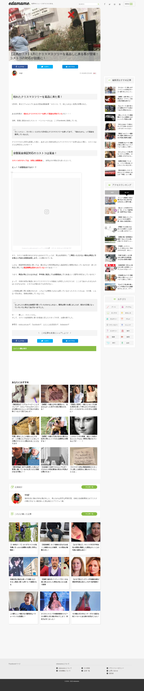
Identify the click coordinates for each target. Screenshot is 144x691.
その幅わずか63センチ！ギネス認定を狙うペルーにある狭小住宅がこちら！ (85, 615)
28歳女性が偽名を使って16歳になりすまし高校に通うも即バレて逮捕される (23, 581)
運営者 (111, 673)
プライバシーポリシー (116, 668)
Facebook (36, 324)
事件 (94, 73)
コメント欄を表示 (20, 348)
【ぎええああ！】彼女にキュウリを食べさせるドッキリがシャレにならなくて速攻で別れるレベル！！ (125, 128)
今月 (112, 192)
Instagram (63, 324)
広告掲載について (65, 671)
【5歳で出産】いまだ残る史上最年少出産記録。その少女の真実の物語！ (125, 257)
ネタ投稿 (87, 668)
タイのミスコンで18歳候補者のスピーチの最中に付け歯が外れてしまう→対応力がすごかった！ (54, 616)
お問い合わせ (113, 671)
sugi (20, 73)
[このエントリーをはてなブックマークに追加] (70, 67)
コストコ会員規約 (50, 324)
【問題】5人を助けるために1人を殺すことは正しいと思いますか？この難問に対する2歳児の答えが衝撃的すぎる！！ (125, 231)
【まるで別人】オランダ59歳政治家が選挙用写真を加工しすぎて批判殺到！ (85, 580)
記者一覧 (90, 487)
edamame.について (65, 668)
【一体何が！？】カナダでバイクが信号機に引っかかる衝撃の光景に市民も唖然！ (23, 547)
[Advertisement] (54, 85)
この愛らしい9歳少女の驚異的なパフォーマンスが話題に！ (23, 615)
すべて (127, 192)
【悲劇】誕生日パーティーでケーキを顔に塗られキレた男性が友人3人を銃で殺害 (54, 581)
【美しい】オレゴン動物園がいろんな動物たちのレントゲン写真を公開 (125, 117)
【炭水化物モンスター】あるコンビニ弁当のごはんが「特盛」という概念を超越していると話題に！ (125, 174)
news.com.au (24, 324)
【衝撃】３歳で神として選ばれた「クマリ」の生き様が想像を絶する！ (125, 99)
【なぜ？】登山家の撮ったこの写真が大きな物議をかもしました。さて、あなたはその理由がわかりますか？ (125, 288)
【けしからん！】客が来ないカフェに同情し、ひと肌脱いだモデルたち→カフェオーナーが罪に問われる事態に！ (125, 156)
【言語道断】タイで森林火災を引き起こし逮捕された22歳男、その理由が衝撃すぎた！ (54, 547)
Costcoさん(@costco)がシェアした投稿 (35, 248)
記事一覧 (90, 514)
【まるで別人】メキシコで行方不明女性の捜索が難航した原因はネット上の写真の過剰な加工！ (85, 547)
